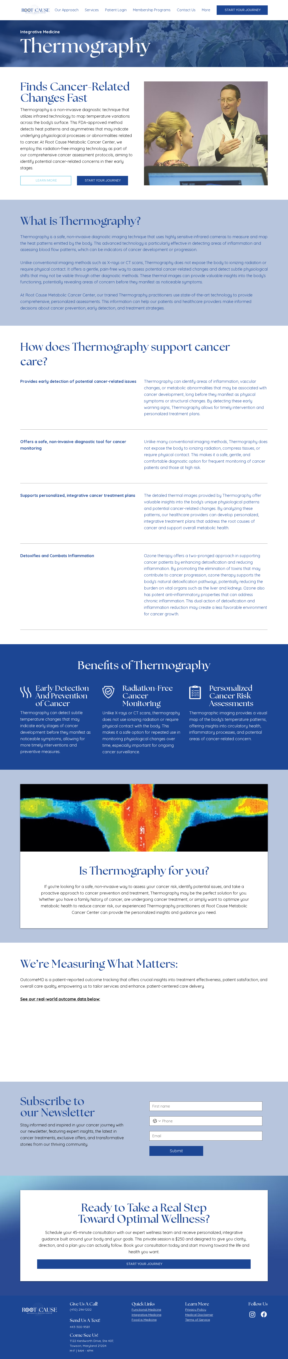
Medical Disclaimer (199, 1315)
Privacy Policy (195, 1309)
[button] (92, 9)
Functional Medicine (146, 1309)
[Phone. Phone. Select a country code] (156, 1121)
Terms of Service (197, 1320)
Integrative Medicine (146, 1315)
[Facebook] (264, 1314)
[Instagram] (252, 1314)
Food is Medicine (144, 1320)
